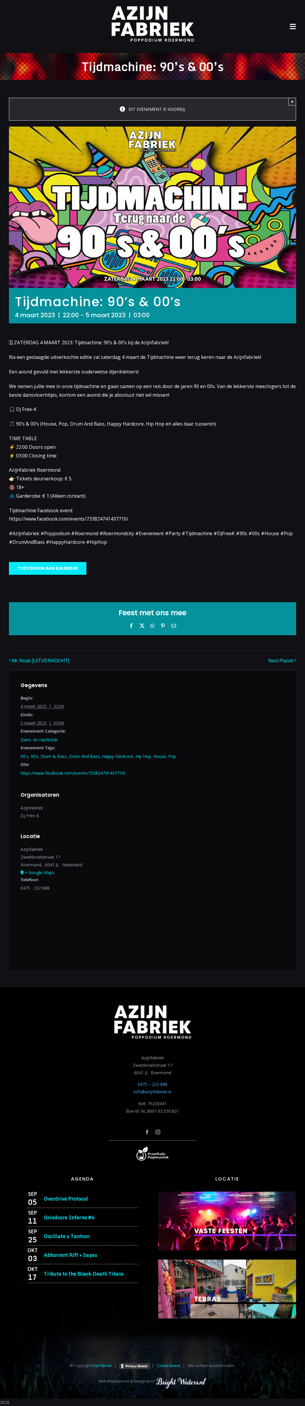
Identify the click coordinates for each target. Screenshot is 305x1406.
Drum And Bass (84, 756)
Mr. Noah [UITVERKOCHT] (40, 660)
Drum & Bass (54, 756)
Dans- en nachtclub (39, 739)
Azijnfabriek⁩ (102, 1365)
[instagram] (157, 1132)
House (159, 756)
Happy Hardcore (117, 756)
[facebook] (147, 1132)
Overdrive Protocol (66, 1199)
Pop (172, 756)
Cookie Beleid (168, 1365)
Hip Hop (143, 756)
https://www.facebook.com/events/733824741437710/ (73, 773)
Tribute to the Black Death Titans (84, 1274)
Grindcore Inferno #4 (69, 1217)
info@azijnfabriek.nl (152, 1091)
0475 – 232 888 (152, 1084)
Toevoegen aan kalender (48, 568)
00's (24, 756)
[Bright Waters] (181, 1381)
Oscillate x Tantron (67, 1236)
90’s (34, 756)
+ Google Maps (40, 872)
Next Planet (280, 660)
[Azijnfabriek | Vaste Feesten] (227, 1193)
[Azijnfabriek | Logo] (152, 8)
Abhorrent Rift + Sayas (70, 1255)
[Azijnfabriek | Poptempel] (152, 1148)
